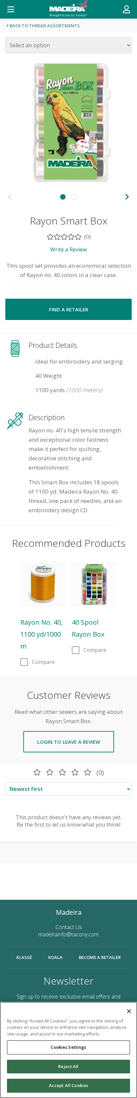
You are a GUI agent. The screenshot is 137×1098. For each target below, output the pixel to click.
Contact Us (69, 927)
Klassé (24, 957)
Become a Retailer (100, 957)
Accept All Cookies (68, 1085)
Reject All (68, 1066)
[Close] (129, 1011)
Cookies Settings (68, 1047)
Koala (55, 957)
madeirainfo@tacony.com (68, 934)
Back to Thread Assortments (45, 26)
